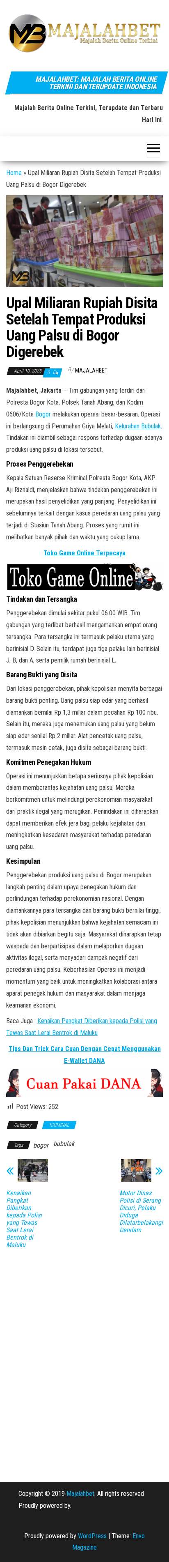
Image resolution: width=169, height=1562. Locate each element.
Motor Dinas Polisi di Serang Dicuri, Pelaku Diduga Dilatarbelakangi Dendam (141, 1211)
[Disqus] (84, 1359)
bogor (40, 1145)
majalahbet (91, 370)
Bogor (43, 414)
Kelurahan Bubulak (138, 426)
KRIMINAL (59, 1125)
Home (14, 173)
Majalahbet (80, 1494)
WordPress (92, 1536)
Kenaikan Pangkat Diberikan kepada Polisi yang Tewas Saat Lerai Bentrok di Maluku (24, 1219)
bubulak (63, 1144)
